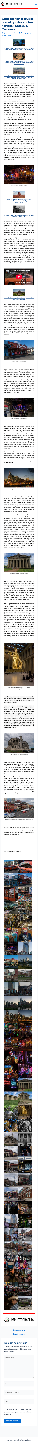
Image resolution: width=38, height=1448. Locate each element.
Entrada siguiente (19, 1334)
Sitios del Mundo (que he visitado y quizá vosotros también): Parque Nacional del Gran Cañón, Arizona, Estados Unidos (19, 77)
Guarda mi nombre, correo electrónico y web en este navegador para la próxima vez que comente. (18, 1412)
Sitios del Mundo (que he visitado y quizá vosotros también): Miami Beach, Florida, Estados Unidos (19, 49)
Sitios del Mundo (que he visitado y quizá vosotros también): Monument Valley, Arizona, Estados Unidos (19, 201)
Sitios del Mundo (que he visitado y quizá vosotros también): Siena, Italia (19, 298)
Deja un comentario (8, 33)
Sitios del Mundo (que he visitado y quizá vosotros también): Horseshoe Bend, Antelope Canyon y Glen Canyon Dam (19, 63)
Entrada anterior (19, 1330)
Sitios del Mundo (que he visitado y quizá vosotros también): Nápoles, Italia (19, 215)
